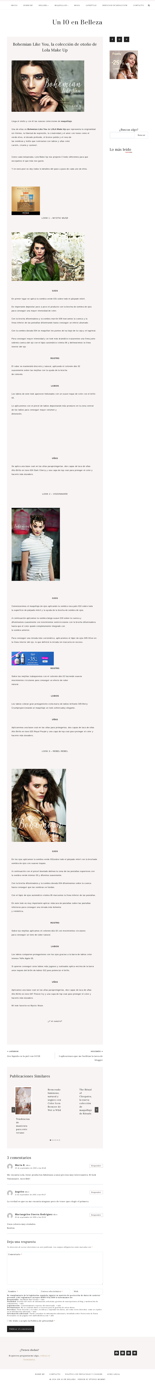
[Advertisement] (55, 439)
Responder (96, 1166)
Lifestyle (91, 5)
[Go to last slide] (13, 1110)
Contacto (138, 5)
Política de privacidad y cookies (83, 1374)
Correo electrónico (52, 1291)
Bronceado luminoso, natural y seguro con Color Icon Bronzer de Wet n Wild (54, 1099)
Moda (77, 5)
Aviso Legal (113, 1374)
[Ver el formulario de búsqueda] (149, 5)
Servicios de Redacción (114, 5)
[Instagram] (122, 1353)
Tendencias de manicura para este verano (23, 1126)
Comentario (15, 1254)
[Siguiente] (96, 1110)
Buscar (141, 135)
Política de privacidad (42, 1321)
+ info (41, 1299)
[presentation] (23, 1100)
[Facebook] (116, 1353)
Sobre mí (28, 5)
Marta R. (20, 1165)
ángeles (19, 1191)
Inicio (14, 5)
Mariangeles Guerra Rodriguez (34, 1214)
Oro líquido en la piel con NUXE (23, 1053)
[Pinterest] (128, 1353)
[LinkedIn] (134, 1353)
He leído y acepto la (32, 1321)
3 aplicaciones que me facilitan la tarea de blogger (81, 1055)
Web (76, 1291)
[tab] (50, 1140)
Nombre (13, 1291)
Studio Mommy (97, 1379)
